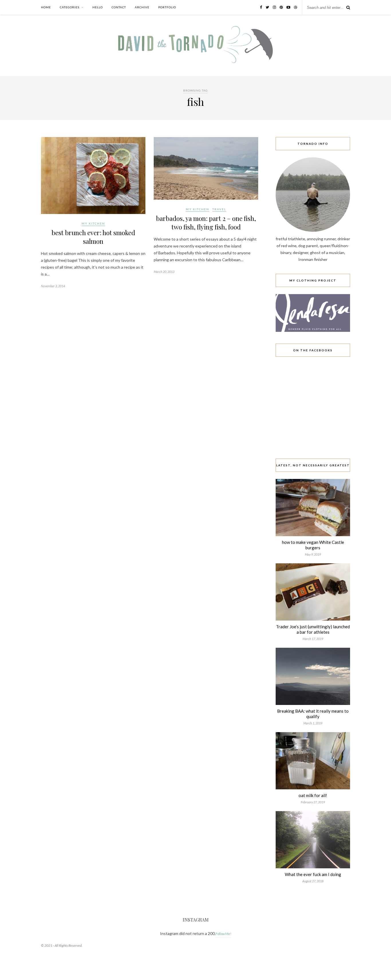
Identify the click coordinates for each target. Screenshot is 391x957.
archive (142, 7)
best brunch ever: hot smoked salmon (93, 236)
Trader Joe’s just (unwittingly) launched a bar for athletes (313, 629)
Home (46, 7)
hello (97, 7)
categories (69, 7)
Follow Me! (223, 934)
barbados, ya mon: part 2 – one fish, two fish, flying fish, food (206, 222)
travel (219, 209)
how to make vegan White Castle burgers (313, 545)
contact (119, 7)
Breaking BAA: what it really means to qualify (313, 713)
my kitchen (93, 223)
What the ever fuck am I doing (313, 874)
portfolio (167, 7)
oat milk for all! (313, 795)
